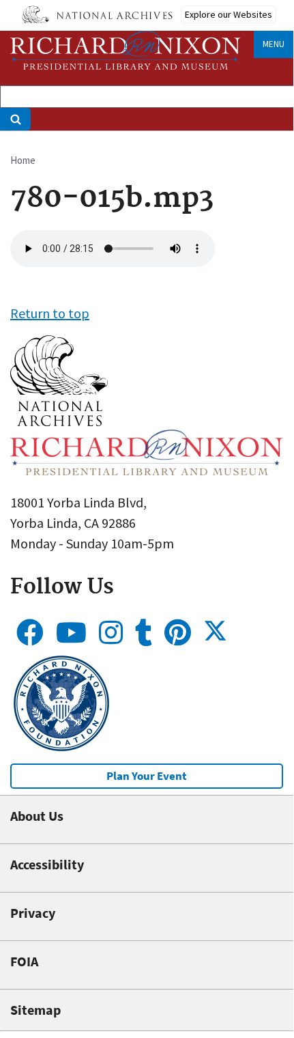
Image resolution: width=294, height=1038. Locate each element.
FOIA (24, 961)
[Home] (125, 50)
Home (22, 160)
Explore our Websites (228, 14)
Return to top (49, 313)
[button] (59, 421)
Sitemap (35, 1009)
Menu (273, 44)
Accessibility (47, 864)
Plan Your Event (146, 775)
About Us (36, 815)
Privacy (32, 912)
